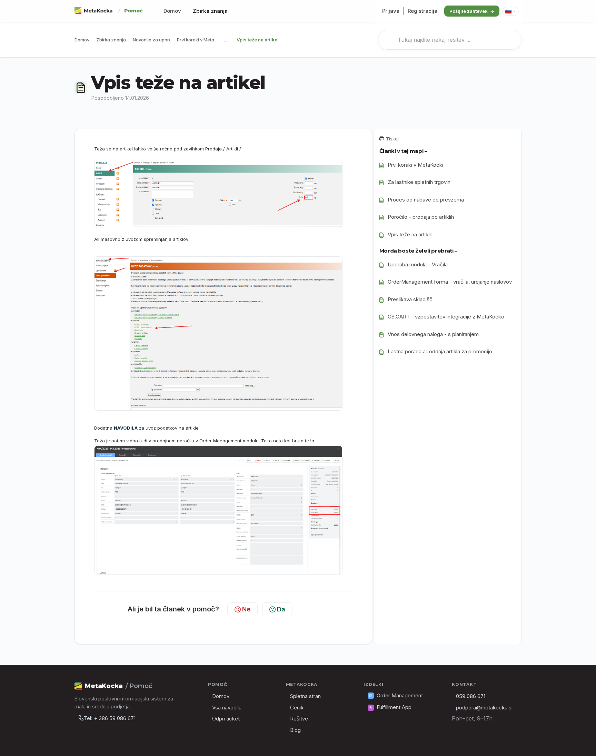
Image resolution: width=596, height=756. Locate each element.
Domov (172, 11)
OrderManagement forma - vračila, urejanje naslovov (450, 281)
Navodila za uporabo (155, 40)
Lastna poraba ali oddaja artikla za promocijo (440, 351)
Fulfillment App (394, 707)
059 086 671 (470, 696)
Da (281, 609)
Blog (295, 730)
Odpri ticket (226, 718)
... (225, 39)
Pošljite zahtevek (468, 11)
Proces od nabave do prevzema (426, 199)
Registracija (422, 11)
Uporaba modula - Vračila (418, 264)
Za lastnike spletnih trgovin (419, 182)
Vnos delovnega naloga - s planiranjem (433, 334)
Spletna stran (305, 696)
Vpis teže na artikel (410, 234)
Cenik (297, 707)
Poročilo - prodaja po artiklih (421, 217)
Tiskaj (392, 138)
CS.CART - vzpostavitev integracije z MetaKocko (446, 316)
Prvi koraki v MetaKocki (201, 40)
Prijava (390, 11)
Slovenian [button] (510, 11)
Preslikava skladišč (410, 299)
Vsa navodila (226, 707)
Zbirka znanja (210, 11)
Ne (246, 609)
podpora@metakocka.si (484, 707)
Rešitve (299, 718)
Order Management (400, 695)
